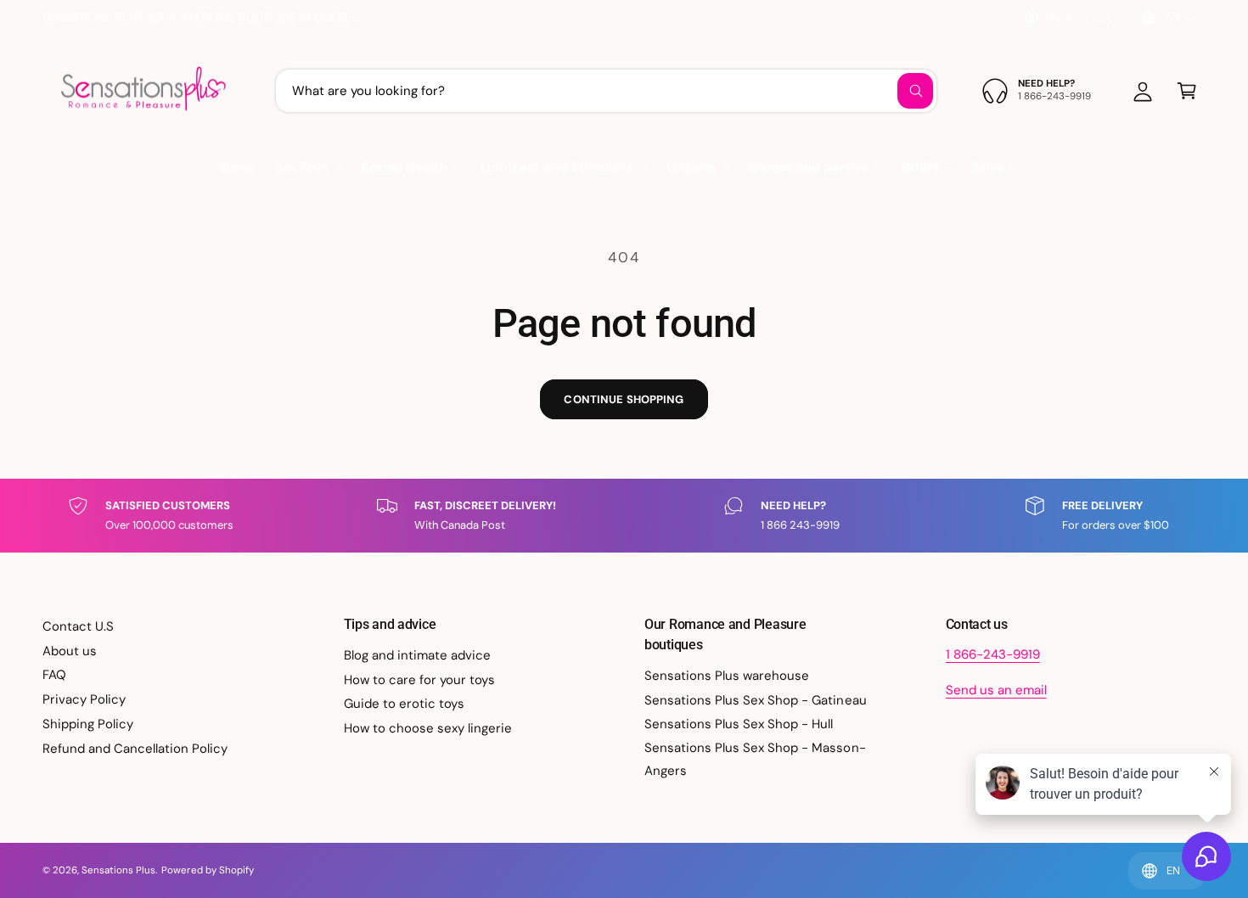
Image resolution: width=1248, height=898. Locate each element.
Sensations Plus (118, 870)
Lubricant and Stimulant (556, 167)
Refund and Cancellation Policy (135, 748)
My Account (1078, 17)
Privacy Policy (84, 699)
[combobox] (606, 91)
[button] (1187, 91)
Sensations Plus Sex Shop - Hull (739, 724)
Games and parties (809, 167)
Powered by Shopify (207, 870)
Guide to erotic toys (404, 703)
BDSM (920, 167)
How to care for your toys (419, 679)
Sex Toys (302, 167)
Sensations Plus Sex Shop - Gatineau (755, 700)
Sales (987, 167)
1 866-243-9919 (993, 654)
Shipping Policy (87, 724)
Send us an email (996, 690)
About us (69, 651)
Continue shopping (623, 399)
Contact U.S (78, 626)
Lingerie (691, 167)
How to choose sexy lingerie (428, 728)
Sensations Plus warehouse (726, 675)
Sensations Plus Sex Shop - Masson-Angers (755, 759)
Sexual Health (404, 167)
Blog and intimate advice (417, 655)
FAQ (54, 674)
